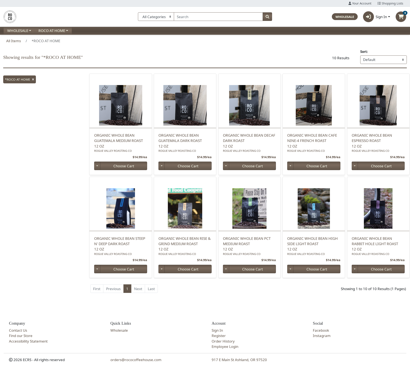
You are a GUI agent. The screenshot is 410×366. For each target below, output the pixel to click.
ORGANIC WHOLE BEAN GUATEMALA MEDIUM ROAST (118, 141)
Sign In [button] (381, 16)
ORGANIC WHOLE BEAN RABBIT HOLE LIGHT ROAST (375, 244)
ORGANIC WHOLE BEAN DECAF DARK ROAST (249, 141)
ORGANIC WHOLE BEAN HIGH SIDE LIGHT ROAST (312, 244)
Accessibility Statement (28, 341)
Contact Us (18, 330)
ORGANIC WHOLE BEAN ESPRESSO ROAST (372, 141)
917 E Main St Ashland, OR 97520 (239, 359)
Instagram (322, 335)
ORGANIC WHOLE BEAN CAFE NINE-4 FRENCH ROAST (312, 141)
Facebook (321, 330)
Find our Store (20, 335)
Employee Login (225, 346)
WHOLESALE (17, 30)
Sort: (364, 52)
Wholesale (119, 330)
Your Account (361, 3)
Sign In (217, 330)
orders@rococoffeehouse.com (135, 359)
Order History (223, 341)
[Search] (267, 16)
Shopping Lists (392, 3)
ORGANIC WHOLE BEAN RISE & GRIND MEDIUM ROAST (184, 244)
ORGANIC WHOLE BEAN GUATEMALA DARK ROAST (180, 141)
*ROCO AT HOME (17, 79)
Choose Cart (123, 165)
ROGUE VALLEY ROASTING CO (113, 151)
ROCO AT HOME (51, 30)
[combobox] (218, 16)
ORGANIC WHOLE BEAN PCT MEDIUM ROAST (247, 244)
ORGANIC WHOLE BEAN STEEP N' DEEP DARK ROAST (119, 244)
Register (219, 335)
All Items (13, 40)
